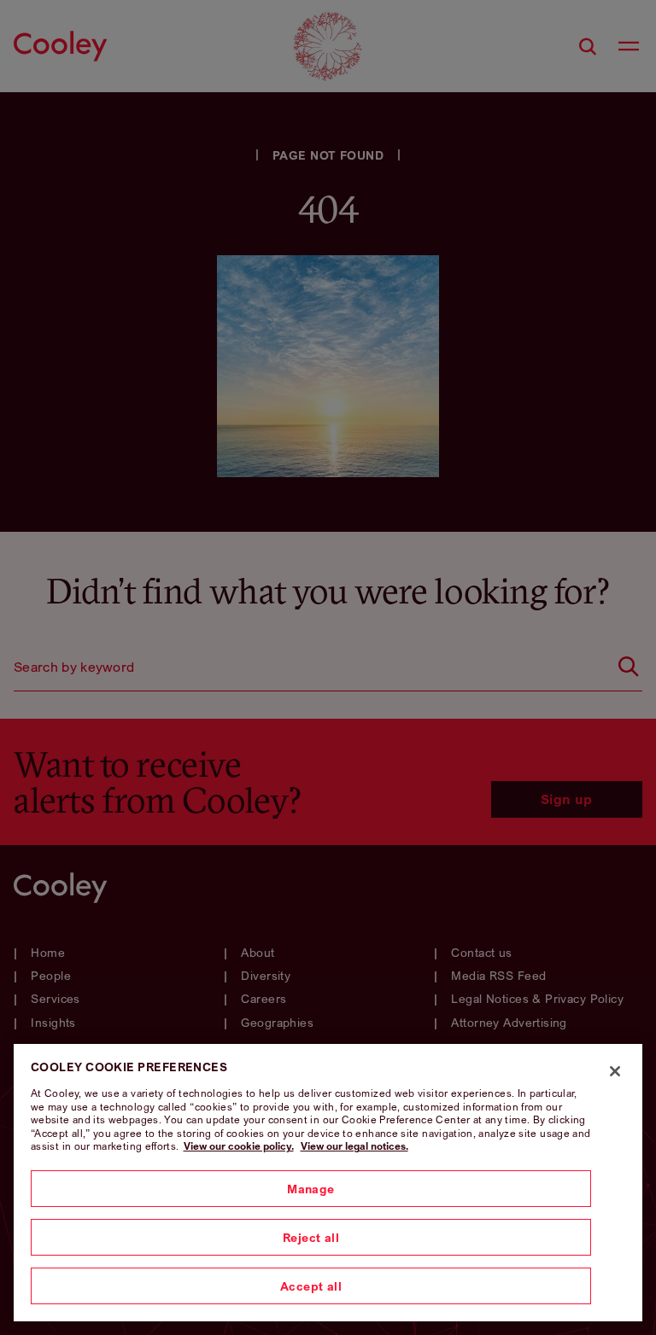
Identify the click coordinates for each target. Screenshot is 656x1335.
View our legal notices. (354, 1146)
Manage (311, 1188)
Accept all (311, 1286)
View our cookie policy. (239, 1146)
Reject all (311, 1237)
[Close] (615, 1071)
